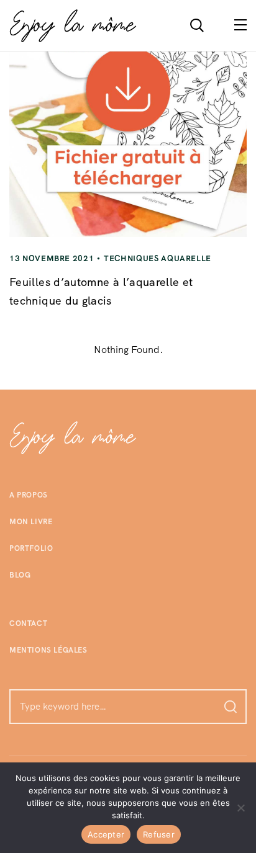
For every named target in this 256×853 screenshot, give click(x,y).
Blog (19, 575)
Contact (28, 623)
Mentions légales (48, 650)
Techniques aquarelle (157, 258)
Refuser (159, 834)
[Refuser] (240, 808)
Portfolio (31, 548)
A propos (28, 495)
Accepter (106, 834)
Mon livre (30, 522)
